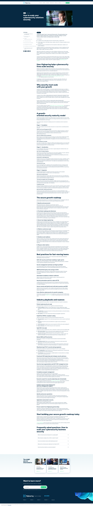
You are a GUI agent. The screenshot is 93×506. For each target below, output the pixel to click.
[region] (46, 504)
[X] (25, 51)
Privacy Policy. (9, 505)
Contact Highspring (40, 422)
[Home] (26, 3)
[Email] (30, 51)
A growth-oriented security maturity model (28, 39)
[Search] (62, 3)
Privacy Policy (39, 489)
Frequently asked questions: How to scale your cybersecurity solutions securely (28, 48)
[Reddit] (28, 51)
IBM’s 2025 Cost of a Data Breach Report (57, 105)
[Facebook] (24, 51)
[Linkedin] (27, 51)
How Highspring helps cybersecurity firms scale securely (28, 34)
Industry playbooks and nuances (28, 44)
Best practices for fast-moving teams (28, 42)
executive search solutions (55, 380)
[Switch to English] (64, 3)
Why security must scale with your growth (27, 36)
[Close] (92, 504)
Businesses (38, 32)
